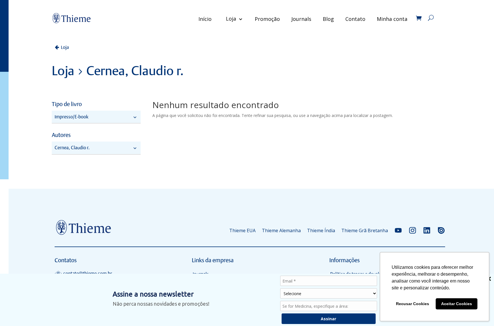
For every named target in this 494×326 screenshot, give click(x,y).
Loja (231, 18)
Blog (328, 18)
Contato (355, 18)
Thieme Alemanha (281, 230)
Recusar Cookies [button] (412, 303)
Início (205, 18)
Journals (301, 18)
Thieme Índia (321, 230)
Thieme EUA (242, 230)
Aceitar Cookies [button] (456, 303)
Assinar (328, 318)
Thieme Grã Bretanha (364, 230)
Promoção (267, 18)
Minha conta (392, 18)
